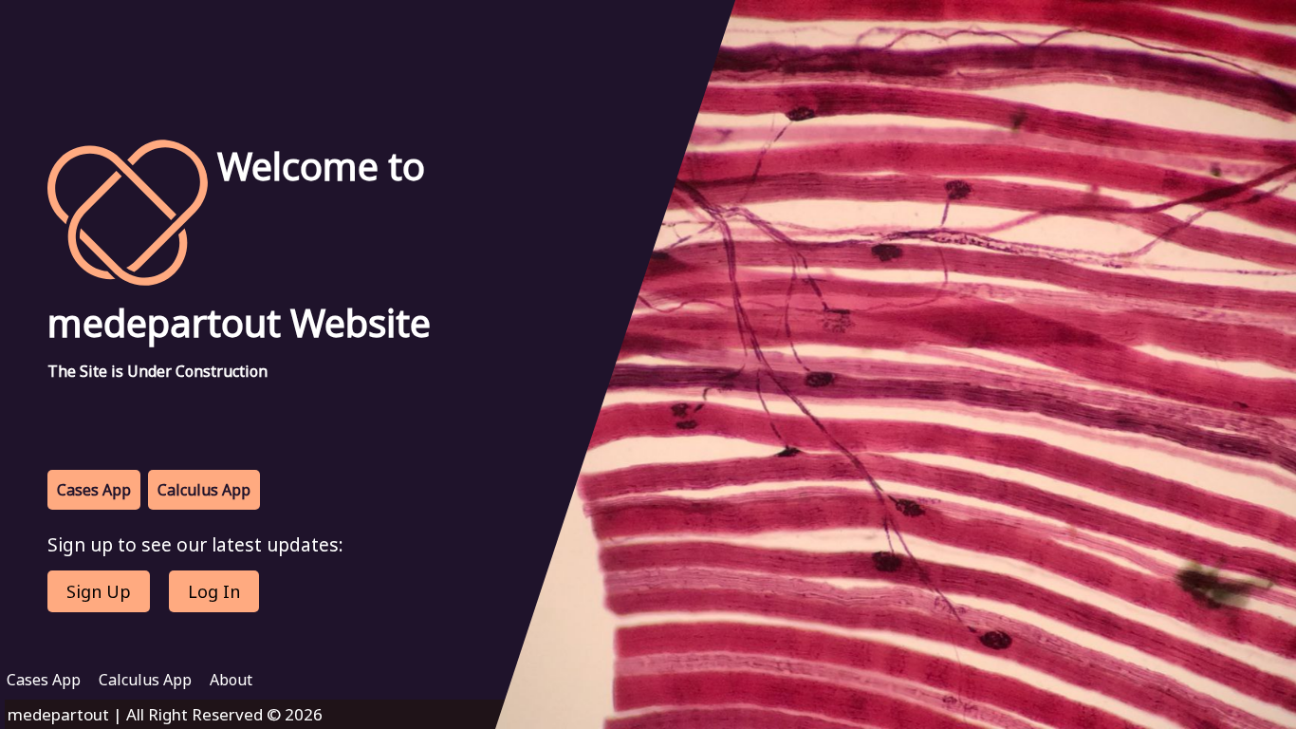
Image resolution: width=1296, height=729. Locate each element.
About (231, 679)
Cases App (94, 489)
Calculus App (203, 489)
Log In (214, 591)
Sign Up (98, 591)
